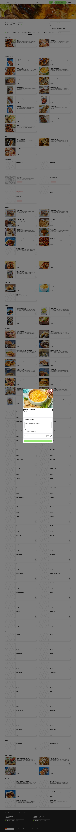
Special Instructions (29, 419)
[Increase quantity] (51, 436)
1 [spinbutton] (48, 435)
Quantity (26, 435)
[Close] (51, 390)
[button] (38, 398)
